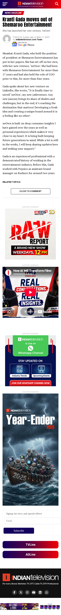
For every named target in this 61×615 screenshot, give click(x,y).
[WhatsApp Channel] (46, 592)
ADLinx (30, 554)
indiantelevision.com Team (29, 39)
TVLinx (30, 544)
